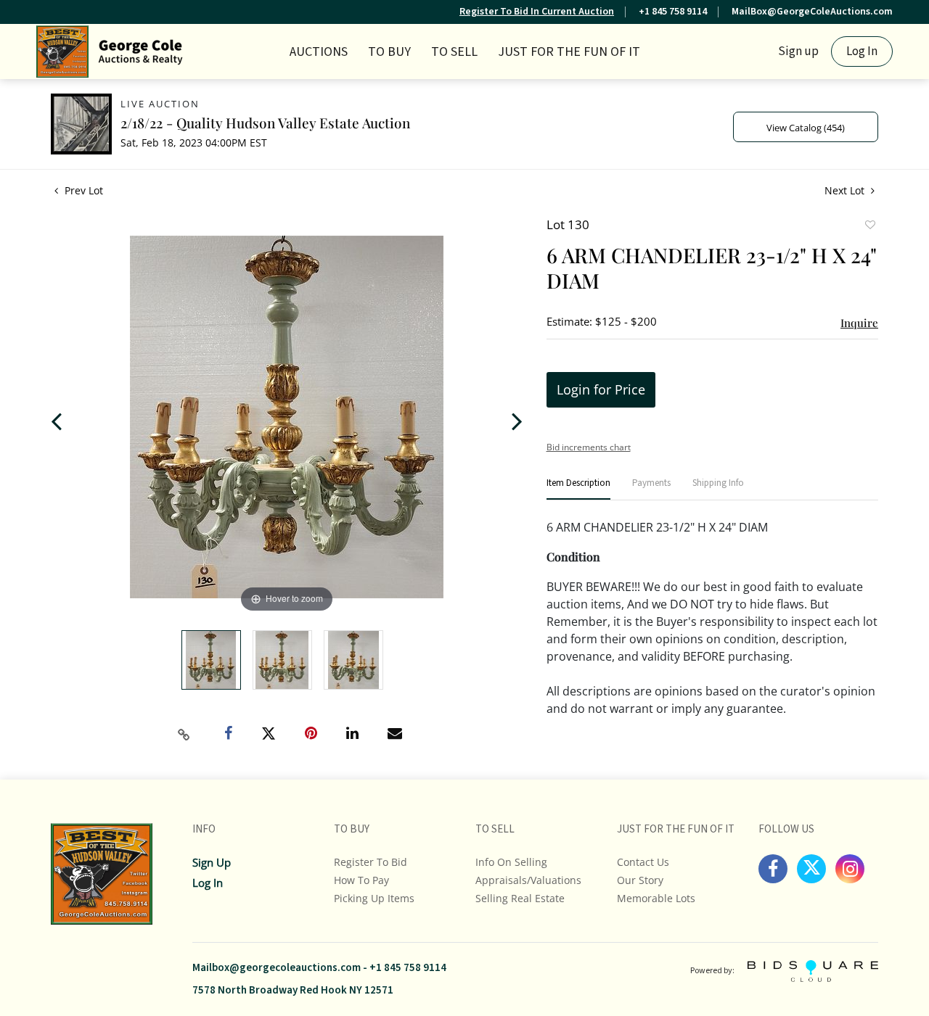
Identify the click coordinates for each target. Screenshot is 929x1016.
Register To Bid (370, 862)
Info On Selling (511, 862)
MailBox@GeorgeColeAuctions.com (812, 11)
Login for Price (601, 389)
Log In (861, 51)
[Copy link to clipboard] (184, 734)
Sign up (798, 51)
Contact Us (643, 862)
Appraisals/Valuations (528, 880)
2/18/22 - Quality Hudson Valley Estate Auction (265, 122)
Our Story (640, 880)
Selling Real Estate (520, 898)
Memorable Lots (656, 898)
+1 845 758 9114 (673, 11)
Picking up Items (374, 898)
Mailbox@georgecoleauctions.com (276, 967)
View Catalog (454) (805, 127)
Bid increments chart (589, 447)
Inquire (859, 322)
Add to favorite (869, 226)
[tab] (578, 489)
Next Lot (845, 190)
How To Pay (361, 880)
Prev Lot (82, 190)
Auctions (319, 52)
